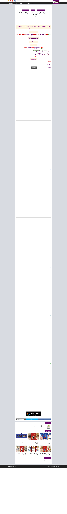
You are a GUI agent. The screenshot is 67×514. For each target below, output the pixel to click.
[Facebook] (14, 1)
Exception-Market (30, 34)
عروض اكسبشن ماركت (37, 47)
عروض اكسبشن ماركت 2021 (33, 41)
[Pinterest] (10, 1)
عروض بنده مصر (49, 64)
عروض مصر (29, 47)
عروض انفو (43, 425)
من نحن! (47, 461)
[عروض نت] (56, 2)
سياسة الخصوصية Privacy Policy (44, 460)
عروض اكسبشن (38, 53)
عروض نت (33, 3)
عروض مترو (49, 67)
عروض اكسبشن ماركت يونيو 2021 (33, 38)
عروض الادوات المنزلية (19, 3)
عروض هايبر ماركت (27, 3)
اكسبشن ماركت (42, 34)
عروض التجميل (11, 3)
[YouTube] (12, 1)
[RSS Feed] (8, 1)
